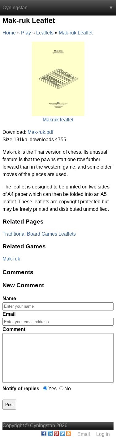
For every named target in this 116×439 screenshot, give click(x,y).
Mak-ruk (11, 258)
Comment (13, 329)
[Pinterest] (56, 434)
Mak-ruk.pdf (40, 132)
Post (9, 404)
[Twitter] (62, 434)
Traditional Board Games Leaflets (39, 234)
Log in (103, 434)
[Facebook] (43, 434)
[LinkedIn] (50, 434)
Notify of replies (20, 388)
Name (9, 298)
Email (8, 314)
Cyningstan (15, 7)
